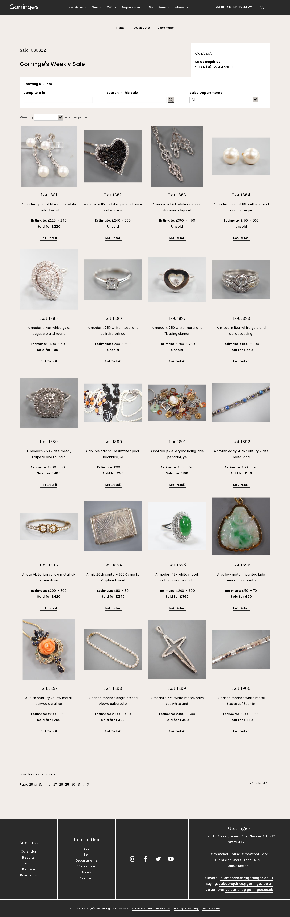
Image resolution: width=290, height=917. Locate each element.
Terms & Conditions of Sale (151, 908)
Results (28, 857)
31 (78, 784)
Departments (132, 7)
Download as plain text (37, 774)
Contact (86, 878)
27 (55, 784)
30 (73, 784)
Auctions (76, 7)
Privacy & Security (186, 908)
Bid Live (232, 7)
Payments (245, 7)
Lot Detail (48, 238)
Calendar (28, 851)
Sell (109, 7)
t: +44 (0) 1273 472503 (214, 67)
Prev (254, 783)
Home (120, 28)
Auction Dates (141, 28)
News (86, 872)
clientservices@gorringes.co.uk (246, 878)
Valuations (157, 7)
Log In (219, 7)
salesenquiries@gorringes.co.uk (246, 883)
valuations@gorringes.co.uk (249, 889)
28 (61, 784)
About (179, 7)
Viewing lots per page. (54, 117)
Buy (95, 7)
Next (261, 783)
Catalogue (166, 28)
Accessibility (211, 908)
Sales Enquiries (208, 61)
